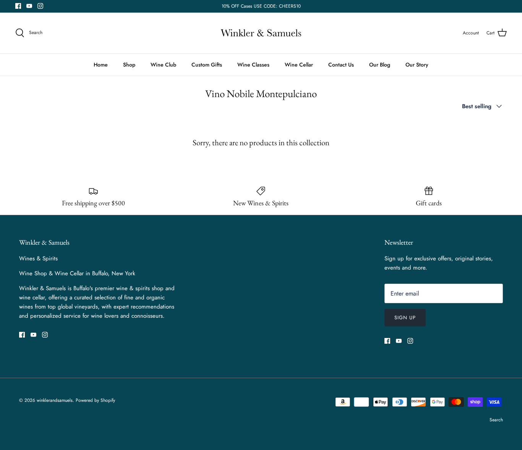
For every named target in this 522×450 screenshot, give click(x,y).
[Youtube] (29, 6)
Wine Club (163, 64)
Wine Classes (253, 64)
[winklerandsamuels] (261, 33)
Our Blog (379, 64)
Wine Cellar (299, 64)
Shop (129, 64)
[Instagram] (40, 6)
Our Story (416, 64)
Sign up (405, 317)
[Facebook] (18, 6)
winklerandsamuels (55, 400)
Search (496, 419)
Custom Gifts (206, 64)
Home (101, 64)
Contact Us (341, 64)
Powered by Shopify (95, 400)
